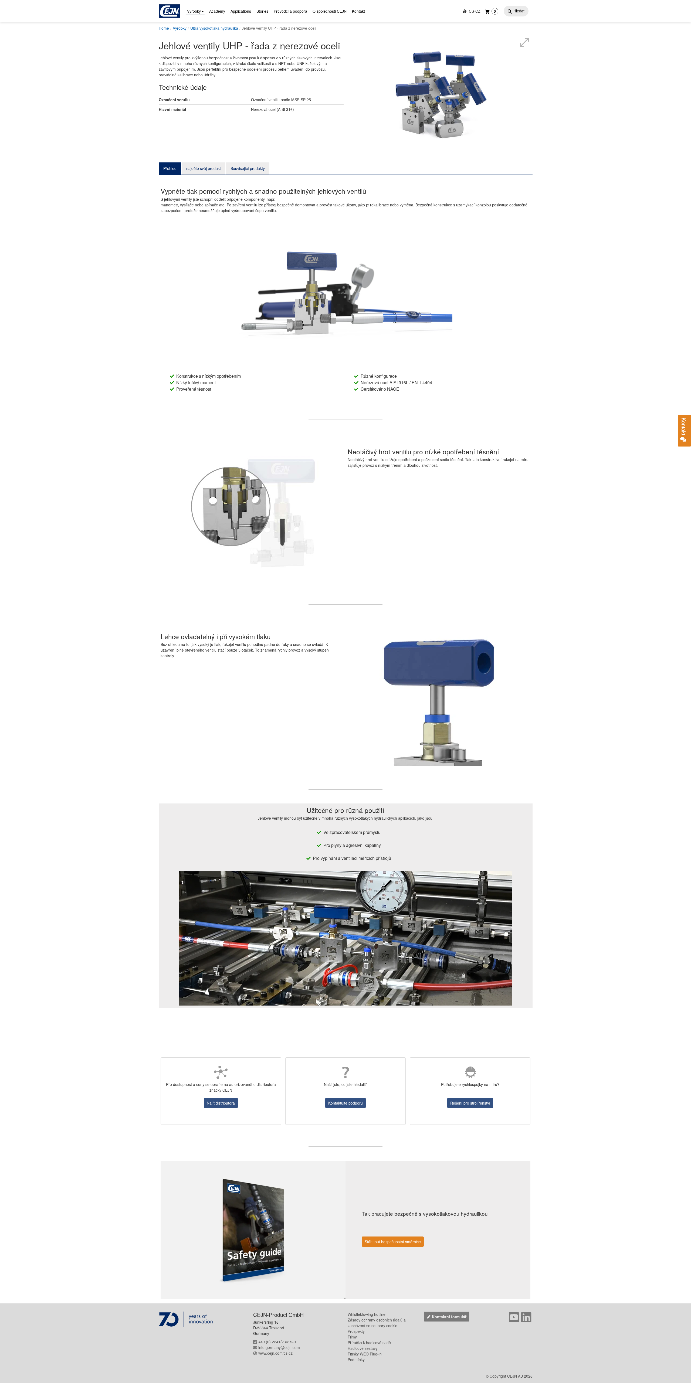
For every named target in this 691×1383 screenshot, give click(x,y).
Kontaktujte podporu (345, 1103)
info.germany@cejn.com (279, 1347)
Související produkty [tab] (248, 168)
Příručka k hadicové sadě (369, 1342)
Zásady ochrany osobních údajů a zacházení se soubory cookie (377, 1322)
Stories (262, 11)
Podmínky (356, 1359)
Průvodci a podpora (290, 11)
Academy (217, 11)
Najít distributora (221, 1103)
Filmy (352, 1337)
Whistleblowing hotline (366, 1314)
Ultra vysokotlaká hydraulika (214, 28)
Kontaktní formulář (449, 1316)
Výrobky (194, 11)
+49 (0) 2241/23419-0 (277, 1341)
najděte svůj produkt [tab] (203, 168)
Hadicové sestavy (363, 1348)
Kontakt (358, 11)
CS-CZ (474, 11)
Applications (241, 11)
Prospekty (356, 1331)
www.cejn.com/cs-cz (275, 1353)
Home (164, 28)
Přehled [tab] (170, 168)
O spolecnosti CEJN (330, 11)
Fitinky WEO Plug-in (365, 1354)
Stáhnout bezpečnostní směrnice (393, 1241)
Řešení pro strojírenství (470, 1103)
